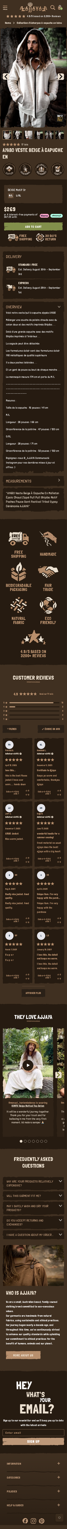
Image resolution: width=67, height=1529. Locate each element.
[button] (5, 7)
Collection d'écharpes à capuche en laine (39, 22)
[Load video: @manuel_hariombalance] (28, 1065)
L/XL (18, 195)
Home (8, 22)
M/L (11, 195)
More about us (23, 1355)
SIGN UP (33, 1442)
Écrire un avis (53, 730)
